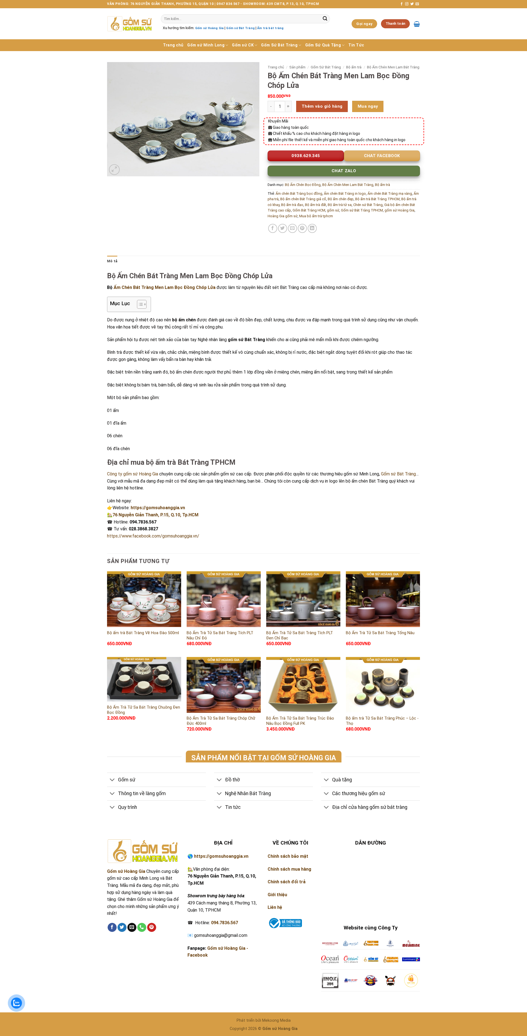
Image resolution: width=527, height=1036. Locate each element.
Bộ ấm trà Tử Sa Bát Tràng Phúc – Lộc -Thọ (382, 721)
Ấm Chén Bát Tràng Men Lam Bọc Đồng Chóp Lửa (165, 287)
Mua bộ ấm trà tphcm (316, 216)
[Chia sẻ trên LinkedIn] (312, 228)
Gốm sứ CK (243, 45)
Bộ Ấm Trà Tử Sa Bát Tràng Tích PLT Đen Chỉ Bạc (299, 635)
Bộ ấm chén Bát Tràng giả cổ (303, 199)
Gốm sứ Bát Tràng (240, 28)
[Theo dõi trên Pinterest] (151, 927)
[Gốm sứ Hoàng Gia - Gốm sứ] (130, 24)
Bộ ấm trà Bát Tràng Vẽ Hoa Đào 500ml (143, 633)
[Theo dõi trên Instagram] (406, 4)
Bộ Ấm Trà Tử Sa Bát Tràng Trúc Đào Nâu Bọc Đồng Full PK (300, 721)
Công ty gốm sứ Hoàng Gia (132, 474)
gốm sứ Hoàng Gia (399, 210)
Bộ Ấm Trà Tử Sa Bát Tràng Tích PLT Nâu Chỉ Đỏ (220, 635)
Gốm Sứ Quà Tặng (323, 45)
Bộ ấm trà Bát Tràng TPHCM (377, 199)
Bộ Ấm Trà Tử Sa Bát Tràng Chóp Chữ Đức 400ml (221, 721)
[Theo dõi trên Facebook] (401, 4)
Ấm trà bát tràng (270, 28)
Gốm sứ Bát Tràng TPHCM (362, 210)
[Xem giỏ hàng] (417, 24)
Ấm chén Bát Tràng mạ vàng (390, 193)
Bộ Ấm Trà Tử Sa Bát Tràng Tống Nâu (380, 633)
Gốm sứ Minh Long (206, 45)
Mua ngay (368, 106)
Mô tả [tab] (112, 261)
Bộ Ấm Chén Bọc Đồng (303, 185)
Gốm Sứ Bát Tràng (279, 45)
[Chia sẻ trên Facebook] (272, 228)
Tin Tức (356, 45)
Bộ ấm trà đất (315, 205)
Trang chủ (173, 45)
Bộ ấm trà (353, 67)
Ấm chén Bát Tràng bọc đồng (299, 193)
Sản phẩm (297, 67)
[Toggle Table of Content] (139, 304)
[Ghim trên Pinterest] (302, 228)
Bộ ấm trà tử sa (340, 205)
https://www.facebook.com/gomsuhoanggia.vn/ (153, 536)
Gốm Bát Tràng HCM (309, 210)
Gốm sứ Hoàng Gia (209, 28)
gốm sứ (333, 210)
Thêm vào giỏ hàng (322, 106)
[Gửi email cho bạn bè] (292, 228)
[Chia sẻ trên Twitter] (282, 228)
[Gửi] (325, 19)
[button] (114, 169)
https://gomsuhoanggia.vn (158, 507)
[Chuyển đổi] (112, 780)
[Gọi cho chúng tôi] (141, 927)
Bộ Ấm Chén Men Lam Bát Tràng (393, 67)
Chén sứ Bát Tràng (368, 205)
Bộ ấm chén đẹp (341, 199)
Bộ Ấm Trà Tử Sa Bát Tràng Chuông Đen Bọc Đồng (143, 710)
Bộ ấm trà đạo (292, 205)
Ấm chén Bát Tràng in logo (345, 193)
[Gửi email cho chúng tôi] (417, 4)
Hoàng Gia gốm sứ (283, 216)
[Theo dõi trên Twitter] (412, 4)
